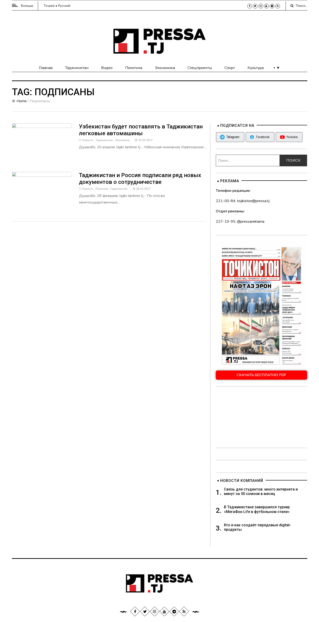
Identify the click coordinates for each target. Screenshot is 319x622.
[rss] (277, 6)
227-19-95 (225, 221)
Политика (133, 67)
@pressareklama (250, 221)
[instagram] (261, 6)
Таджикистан (77, 67)
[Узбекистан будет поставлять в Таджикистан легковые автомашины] (42, 142)
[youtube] (266, 6)
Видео (107, 67)
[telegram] (272, 6)
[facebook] (249, 6)
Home (22, 101)
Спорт (229, 67)
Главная (46, 67)
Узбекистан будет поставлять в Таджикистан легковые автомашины (141, 130)
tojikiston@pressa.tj (253, 201)
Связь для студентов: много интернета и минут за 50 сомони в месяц (261, 491)
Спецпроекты (200, 67)
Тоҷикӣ (49, 6)
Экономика (165, 67)
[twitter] (255, 6)
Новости (87, 140)
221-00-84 (225, 201)
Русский (64, 6)
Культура (256, 67)
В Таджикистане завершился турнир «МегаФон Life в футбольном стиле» (257, 509)
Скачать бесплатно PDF (261, 375)
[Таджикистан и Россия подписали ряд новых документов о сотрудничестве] (42, 191)
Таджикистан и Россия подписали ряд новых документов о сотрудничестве (140, 178)
